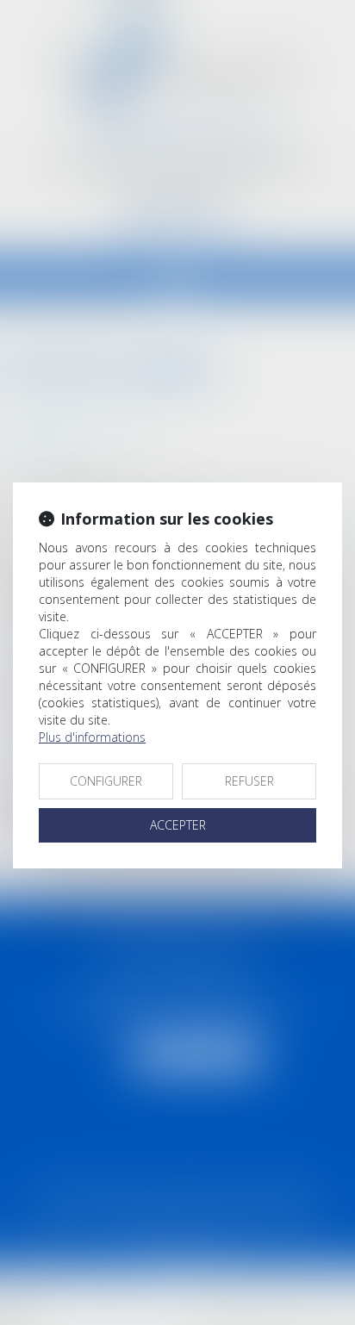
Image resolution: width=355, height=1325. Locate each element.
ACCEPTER (178, 825)
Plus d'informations (92, 737)
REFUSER (249, 781)
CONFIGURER (106, 781)
